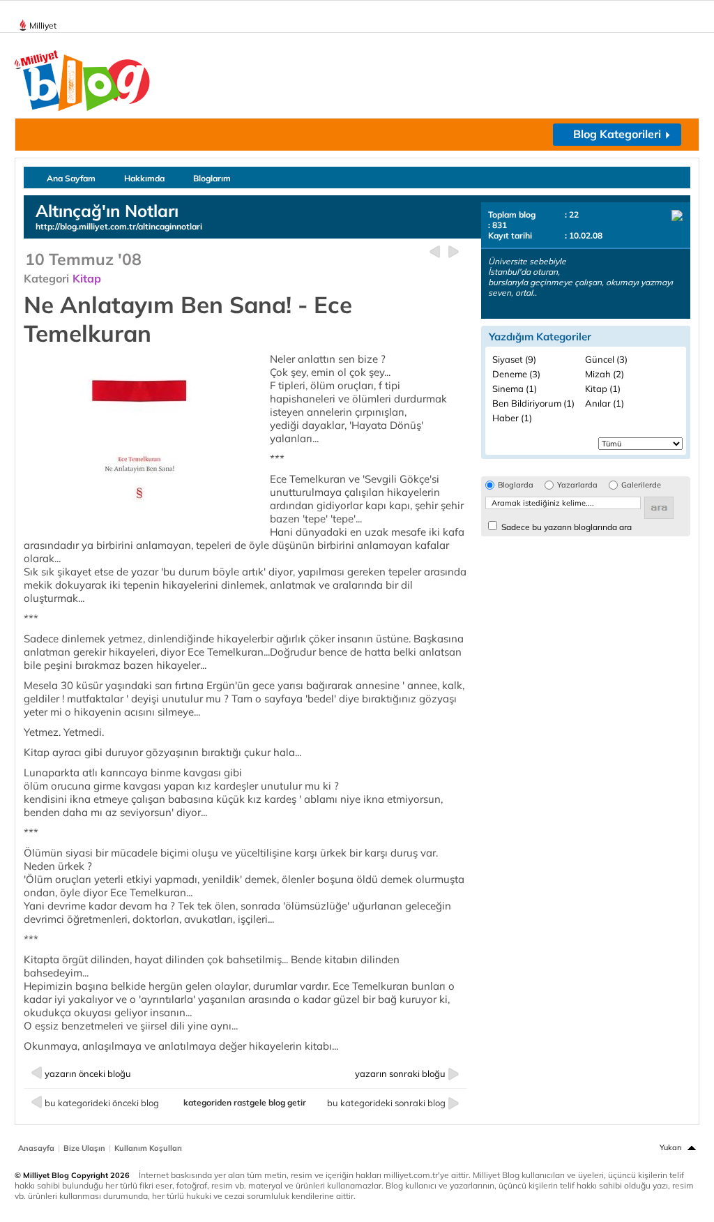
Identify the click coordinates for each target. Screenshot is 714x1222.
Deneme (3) (516, 373)
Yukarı (671, 1147)
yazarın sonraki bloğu (400, 1073)
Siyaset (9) (514, 359)
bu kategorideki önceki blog (102, 1102)
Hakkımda (144, 178)
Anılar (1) (604, 403)
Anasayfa (36, 1148)
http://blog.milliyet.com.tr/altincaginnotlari (119, 226)
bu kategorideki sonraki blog (386, 1102)
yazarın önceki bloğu (88, 1073)
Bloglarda (515, 485)
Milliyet (42, 25)
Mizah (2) (604, 373)
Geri (435, 252)
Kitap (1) (603, 388)
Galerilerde (641, 485)
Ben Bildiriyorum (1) (533, 403)
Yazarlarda (577, 485)
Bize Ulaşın (84, 1148)
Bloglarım (212, 178)
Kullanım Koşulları (148, 1148)
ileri (453, 252)
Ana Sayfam (71, 178)
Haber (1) (512, 417)
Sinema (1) (514, 388)
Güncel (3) (606, 359)
